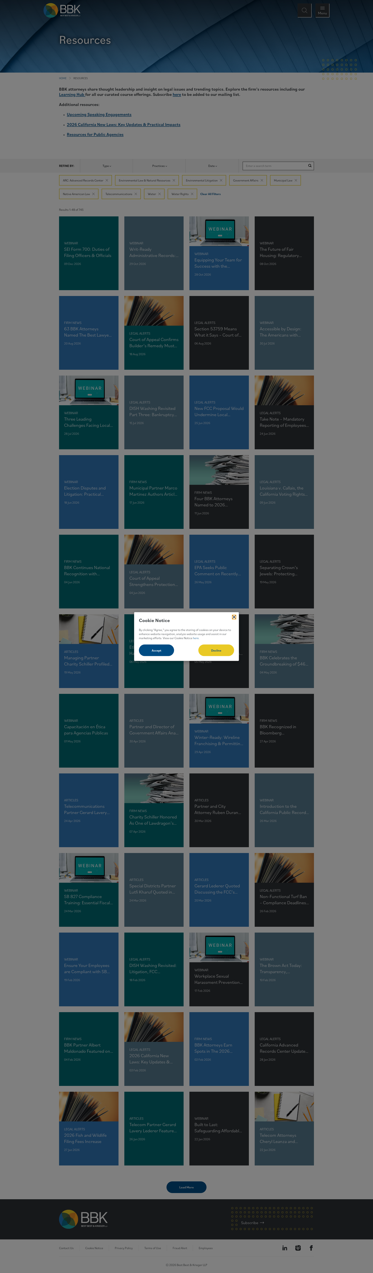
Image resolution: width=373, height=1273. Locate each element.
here (196, 638)
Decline (216, 650)
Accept (156, 650)
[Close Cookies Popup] (234, 617)
